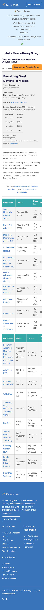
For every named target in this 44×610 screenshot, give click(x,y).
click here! (14, 144)
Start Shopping (8, 551)
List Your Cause (31, 536)
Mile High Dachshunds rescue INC (8, 238)
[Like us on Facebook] (6, 599)
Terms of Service (9, 578)
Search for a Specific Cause (27, 67)
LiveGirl (6, 423)
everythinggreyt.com (19, 102)
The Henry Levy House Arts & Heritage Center (8, 408)
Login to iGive (34, 4)
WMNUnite (8, 394)
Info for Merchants (9, 571)
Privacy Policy (8, 575)
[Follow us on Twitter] (3, 599)
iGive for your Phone (11, 548)
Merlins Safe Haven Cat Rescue (8, 289)
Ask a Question (11, 519)
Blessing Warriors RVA (7, 449)
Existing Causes (31, 540)
